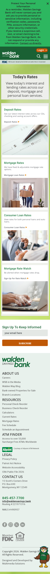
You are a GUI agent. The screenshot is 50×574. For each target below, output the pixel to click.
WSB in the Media (11, 382)
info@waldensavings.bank (16, 501)
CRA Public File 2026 (13, 471)
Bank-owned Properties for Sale (19, 390)
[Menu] (45, 56)
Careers (6, 377)
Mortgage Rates (10, 421)
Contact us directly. (31, 43)
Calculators (8, 412)
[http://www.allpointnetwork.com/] (7, 449)
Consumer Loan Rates (14, 227)
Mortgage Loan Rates (14, 175)
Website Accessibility (13, 467)
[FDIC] (13, 536)
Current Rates (9, 416)
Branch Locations (11, 394)
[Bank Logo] (10, 54)
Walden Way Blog (11, 386)
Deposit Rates (10, 121)
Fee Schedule (9, 425)
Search (39, 56)
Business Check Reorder (15, 408)
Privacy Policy (9, 459)
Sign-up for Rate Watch (15, 278)
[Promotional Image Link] (25, 139)
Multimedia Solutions (13, 563)
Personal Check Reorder (15, 404)
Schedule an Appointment (15, 429)
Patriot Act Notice (11, 463)
